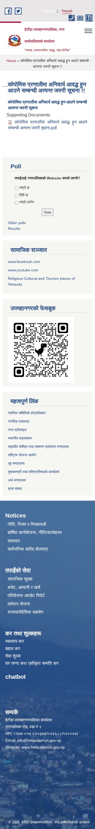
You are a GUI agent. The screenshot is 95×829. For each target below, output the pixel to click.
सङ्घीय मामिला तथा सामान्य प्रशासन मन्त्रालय (38, 446)
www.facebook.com (24, 262)
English (50, 11)
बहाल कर (12, 648)
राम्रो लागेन (26, 202)
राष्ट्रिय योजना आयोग (22, 455)
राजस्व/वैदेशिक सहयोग (25, 612)
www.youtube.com (23, 270)
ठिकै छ (23, 195)
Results (14, 228)
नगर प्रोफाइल (17, 430)
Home (11, 61)
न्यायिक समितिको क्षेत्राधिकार (27, 413)
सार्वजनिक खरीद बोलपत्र (28, 549)
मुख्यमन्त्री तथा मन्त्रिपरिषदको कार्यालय (33, 472)
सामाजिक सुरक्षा (20, 579)
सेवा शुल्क (13, 656)
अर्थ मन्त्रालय (17, 480)
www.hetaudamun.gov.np (43, 747)
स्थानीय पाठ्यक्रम (20, 438)
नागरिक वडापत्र (18, 421)
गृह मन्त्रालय (16, 463)
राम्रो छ (24, 187)
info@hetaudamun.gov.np (39, 740)
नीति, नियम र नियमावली (27, 524)
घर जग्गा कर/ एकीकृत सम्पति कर (32, 663)
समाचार (14, 540)
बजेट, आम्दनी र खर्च (24, 587)
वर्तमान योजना (19, 604)
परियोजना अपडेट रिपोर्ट (26, 595)
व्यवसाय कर (14, 641)
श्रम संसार (15, 488)
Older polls (17, 223)
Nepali (67, 11)
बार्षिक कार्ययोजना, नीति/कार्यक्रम (35, 532)
